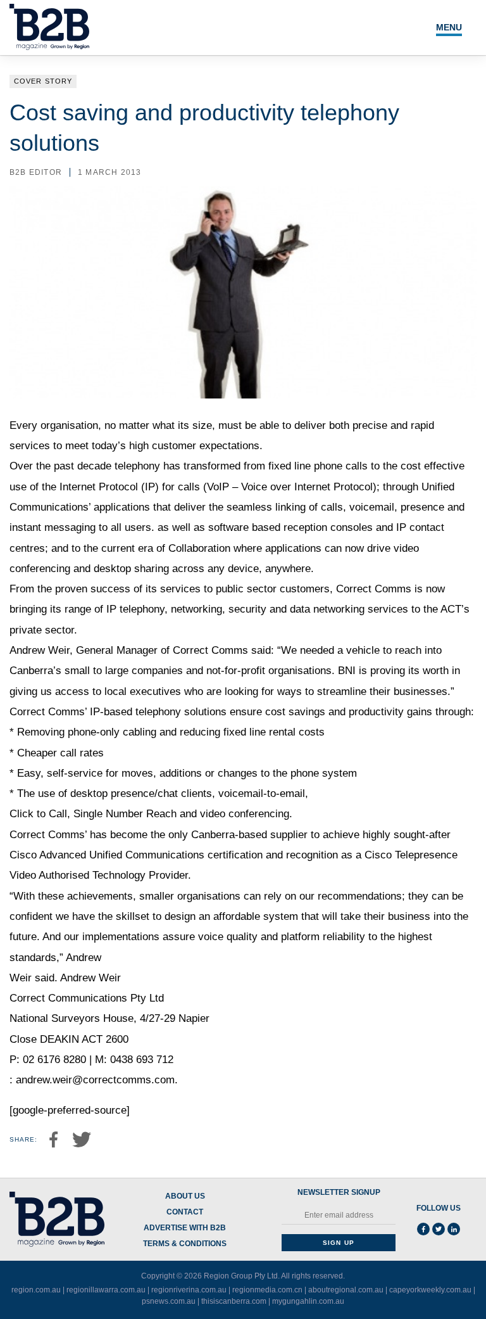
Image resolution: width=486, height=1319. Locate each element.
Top (436, 1283)
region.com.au (36, 1289)
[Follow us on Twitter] (438, 1229)
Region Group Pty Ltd (241, 1275)
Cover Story (43, 81)
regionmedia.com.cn (267, 1289)
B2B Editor (35, 172)
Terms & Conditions (185, 1244)
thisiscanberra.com (233, 1301)
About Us (185, 1196)
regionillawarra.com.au (106, 1289)
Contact (184, 1212)
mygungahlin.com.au (308, 1301)
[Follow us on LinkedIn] (453, 1229)
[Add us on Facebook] (423, 1229)
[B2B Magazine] (56, 1219)
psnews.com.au (169, 1301)
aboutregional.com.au (345, 1289)
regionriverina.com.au (189, 1289)
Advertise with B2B (185, 1228)
